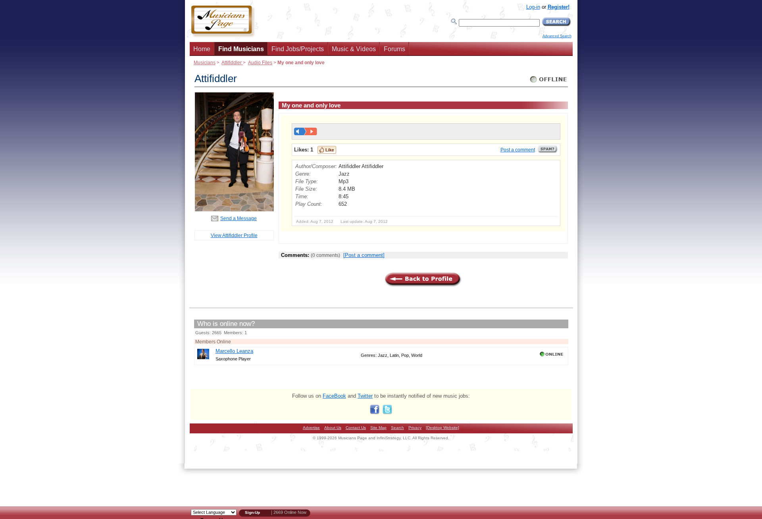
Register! (559, 7)
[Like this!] (326, 150)
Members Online (213, 341)
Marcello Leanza (234, 351)
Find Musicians (241, 49)
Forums (394, 49)
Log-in (533, 7)
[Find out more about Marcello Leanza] (203, 358)
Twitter (365, 396)
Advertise (311, 427)
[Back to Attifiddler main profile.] (234, 209)
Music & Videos (354, 49)
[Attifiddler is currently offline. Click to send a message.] (548, 83)
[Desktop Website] (442, 427)
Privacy (414, 427)
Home (201, 49)
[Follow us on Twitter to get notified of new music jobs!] (387, 413)
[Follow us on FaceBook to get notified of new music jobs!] (374, 413)
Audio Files (260, 62)
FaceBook (334, 396)
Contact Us (356, 427)
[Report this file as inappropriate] (547, 151)
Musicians (205, 62)
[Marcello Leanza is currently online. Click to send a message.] (552, 356)
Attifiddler (232, 62)
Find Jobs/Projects (297, 49)
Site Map (378, 427)
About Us (332, 427)
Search (397, 427)
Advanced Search (557, 36)
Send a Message (238, 218)
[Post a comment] (364, 255)
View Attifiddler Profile (234, 235)
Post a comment (517, 149)
